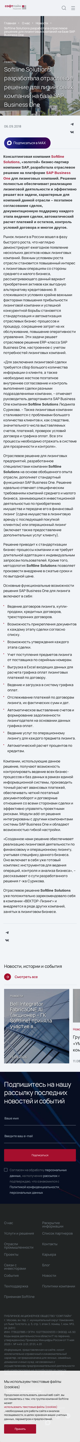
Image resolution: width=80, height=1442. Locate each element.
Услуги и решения (19, 1233)
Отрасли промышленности (18, 1245)
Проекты (11, 1254)
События (11, 1275)
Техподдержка (16, 1286)
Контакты (49, 1243)
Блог (46, 1265)
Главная (10, 23)
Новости (42, 23)
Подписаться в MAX (29, 142)
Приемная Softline (19, 1296)
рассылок (50, 1176)
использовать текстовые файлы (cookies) (30, 1407)
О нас (26, 23)
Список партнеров (57, 1233)
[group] (36, 1026)
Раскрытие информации (52, 1224)
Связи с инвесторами (15, 1267)
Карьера (49, 1254)
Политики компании (58, 1286)
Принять (20, 1429)
